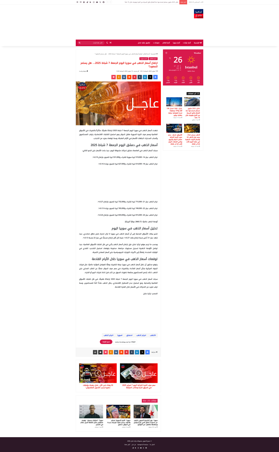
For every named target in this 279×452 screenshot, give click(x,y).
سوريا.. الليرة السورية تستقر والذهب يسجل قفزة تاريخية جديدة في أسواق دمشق (118, 422)
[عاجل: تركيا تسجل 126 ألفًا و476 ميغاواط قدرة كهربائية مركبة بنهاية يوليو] (174, 101)
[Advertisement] (118, 22)
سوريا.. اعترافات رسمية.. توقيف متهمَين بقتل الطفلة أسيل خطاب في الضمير (91, 422)
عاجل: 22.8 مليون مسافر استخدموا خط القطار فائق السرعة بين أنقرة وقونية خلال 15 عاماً (151, 2)
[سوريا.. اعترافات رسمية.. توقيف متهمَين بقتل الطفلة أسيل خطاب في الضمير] (91, 411)
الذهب (152, 335)
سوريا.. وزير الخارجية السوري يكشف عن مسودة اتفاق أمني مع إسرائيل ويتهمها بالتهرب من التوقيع (146, 422)
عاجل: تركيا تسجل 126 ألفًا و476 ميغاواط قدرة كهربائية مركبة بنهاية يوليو (174, 112)
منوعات (156, 42)
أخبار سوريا (176, 42)
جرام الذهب (140, 335)
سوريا (119, 335)
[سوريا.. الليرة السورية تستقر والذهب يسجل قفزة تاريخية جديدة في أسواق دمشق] (118, 411)
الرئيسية (197, 42)
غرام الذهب (108, 335)
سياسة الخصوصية (142, 444)
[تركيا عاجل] (198, 13)
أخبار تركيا (187, 42)
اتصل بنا (152, 444)
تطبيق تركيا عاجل (144, 42)
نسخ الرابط (106, 341)
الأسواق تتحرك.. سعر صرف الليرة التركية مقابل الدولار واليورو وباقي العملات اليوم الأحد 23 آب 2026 (175, 139)
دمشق (129, 335)
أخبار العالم (166, 42)
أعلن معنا (127, 444)
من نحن (134, 444)
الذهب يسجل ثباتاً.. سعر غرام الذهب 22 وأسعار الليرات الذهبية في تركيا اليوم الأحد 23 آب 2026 (192, 139)
